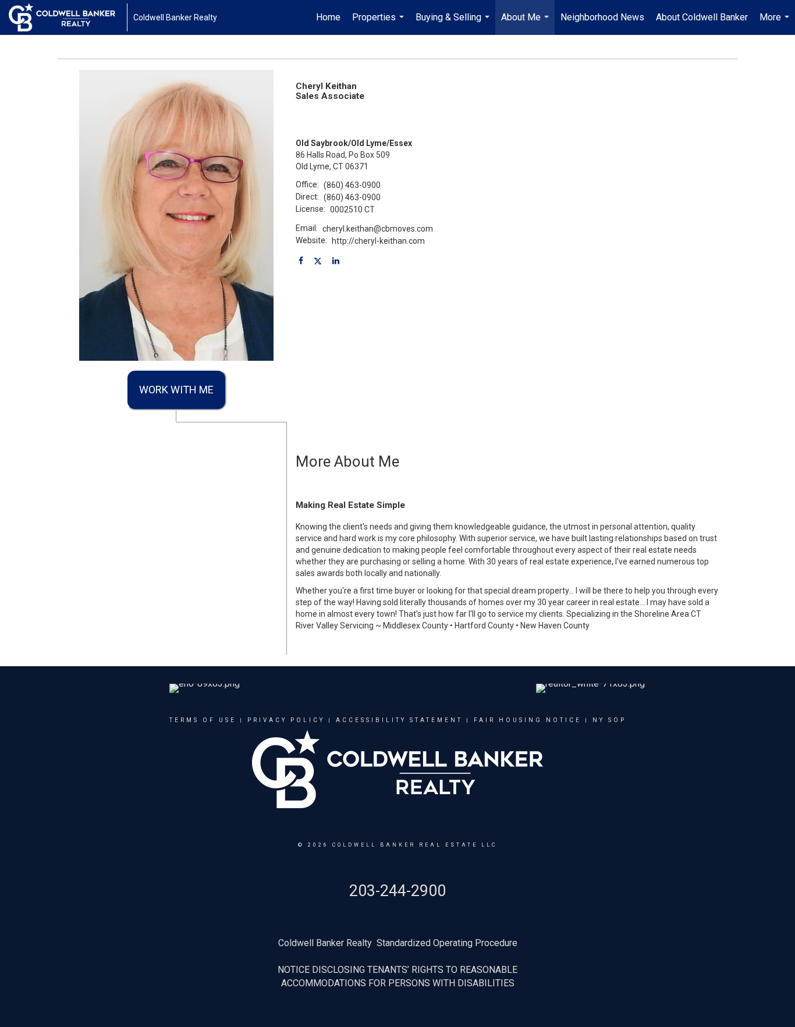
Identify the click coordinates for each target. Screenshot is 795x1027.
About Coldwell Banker (702, 17)
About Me (526, 23)
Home (328, 17)
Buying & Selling (454, 23)
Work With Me (176, 389)
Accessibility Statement (399, 720)
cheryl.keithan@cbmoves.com (377, 228)
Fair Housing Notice (527, 720)
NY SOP (609, 720)
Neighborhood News (602, 17)
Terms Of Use (202, 720)
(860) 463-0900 (352, 185)
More (775, 23)
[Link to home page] (68, 17)
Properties (379, 23)
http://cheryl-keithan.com (378, 241)
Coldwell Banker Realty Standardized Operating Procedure (397, 942)
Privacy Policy (286, 720)
